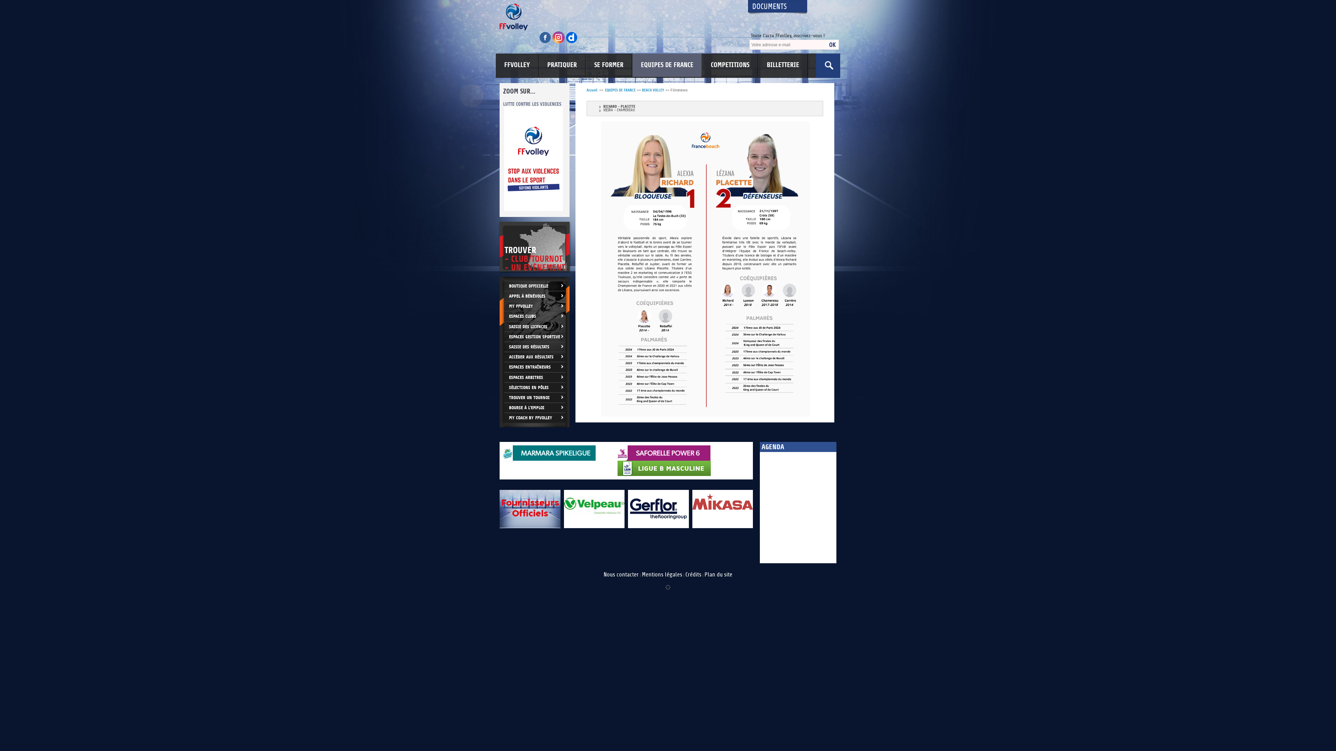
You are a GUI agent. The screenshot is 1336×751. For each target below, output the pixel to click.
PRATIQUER (562, 65)
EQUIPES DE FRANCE (667, 65)
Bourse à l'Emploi (526, 407)
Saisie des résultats (529, 346)
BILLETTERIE (783, 65)
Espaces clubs (522, 316)
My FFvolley (521, 306)
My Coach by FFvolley (530, 417)
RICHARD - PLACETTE (619, 106)
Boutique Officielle (528, 286)
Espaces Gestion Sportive (534, 336)
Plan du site (718, 575)
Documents (769, 6)
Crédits (693, 575)
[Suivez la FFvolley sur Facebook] (545, 42)
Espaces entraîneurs (530, 367)
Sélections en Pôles (529, 387)
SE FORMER (608, 65)
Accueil (592, 90)
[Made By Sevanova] (668, 584)
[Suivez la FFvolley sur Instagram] (559, 42)
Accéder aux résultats (531, 357)
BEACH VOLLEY (653, 90)
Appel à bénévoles (527, 296)
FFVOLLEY (517, 65)
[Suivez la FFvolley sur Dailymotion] (572, 42)
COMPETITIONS (730, 65)
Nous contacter (621, 575)
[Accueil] (617, 16)
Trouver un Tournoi (529, 397)
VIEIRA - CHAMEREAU (619, 110)
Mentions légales (662, 575)
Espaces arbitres (526, 377)
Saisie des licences (528, 326)
